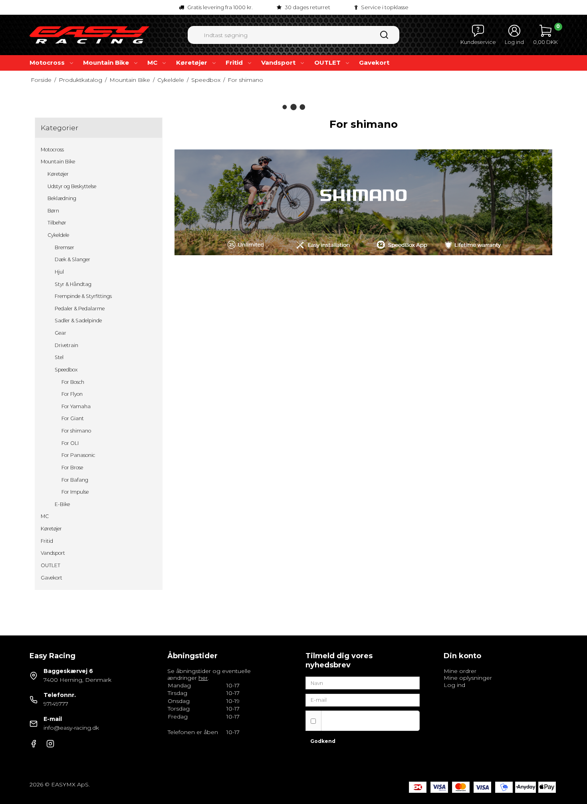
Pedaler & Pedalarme (80, 309)
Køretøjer (191, 62)
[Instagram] (50, 745)
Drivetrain (66, 345)
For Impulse (75, 492)
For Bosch (72, 382)
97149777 (56, 703)
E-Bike (62, 504)
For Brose (72, 467)
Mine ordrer (460, 671)
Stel (59, 357)
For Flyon (72, 394)
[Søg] (384, 37)
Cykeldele (58, 235)
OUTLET (327, 62)
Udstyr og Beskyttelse (72, 186)
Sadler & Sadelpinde (78, 321)
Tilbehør (57, 223)
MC (152, 62)
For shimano (76, 431)
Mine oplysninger (468, 677)
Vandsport (278, 62)
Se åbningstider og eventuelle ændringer (209, 674)
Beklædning (62, 198)
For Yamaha (76, 406)
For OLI (70, 443)
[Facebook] (34, 745)
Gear (60, 333)
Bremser (64, 247)
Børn (53, 211)
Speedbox (66, 370)
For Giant (72, 418)
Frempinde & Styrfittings (83, 296)
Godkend (322, 741)
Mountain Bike (106, 62)
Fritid (234, 62)
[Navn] (362, 682)
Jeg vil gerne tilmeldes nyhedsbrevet (357, 720)
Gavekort (374, 62)
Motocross (47, 62)
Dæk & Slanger (72, 259)
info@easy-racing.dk (71, 727)
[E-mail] (362, 699)
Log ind (454, 685)
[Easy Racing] (89, 35)
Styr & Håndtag (73, 284)
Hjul (59, 272)
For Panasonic (78, 455)
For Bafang (74, 480)
